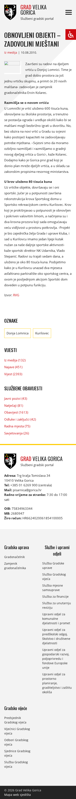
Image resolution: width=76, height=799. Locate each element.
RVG (16, 295)
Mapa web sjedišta (17, 795)
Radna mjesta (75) (17, 426)
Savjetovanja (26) (16, 433)
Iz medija (10, 52)
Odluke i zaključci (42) (20, 419)
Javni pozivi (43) (15, 398)
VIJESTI (10, 350)
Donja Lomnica (17, 333)
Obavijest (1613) (16, 412)
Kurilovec (42, 333)
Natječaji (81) (13, 405)
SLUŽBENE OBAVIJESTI (23, 388)
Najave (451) (13, 367)
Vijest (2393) (13, 374)
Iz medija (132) (15, 360)
